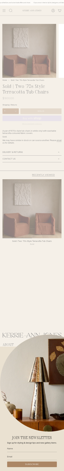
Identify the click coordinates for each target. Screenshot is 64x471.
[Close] (59, 351)
